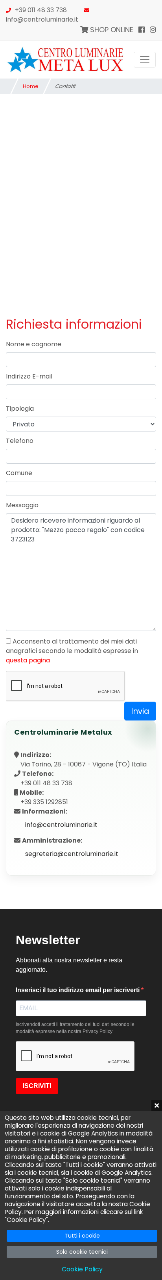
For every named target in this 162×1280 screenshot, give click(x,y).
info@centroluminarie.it (42, 19)
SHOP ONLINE (110, 30)
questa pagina (28, 660)
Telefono (19, 440)
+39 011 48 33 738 (41, 10)
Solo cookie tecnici (82, 1252)
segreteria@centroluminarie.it (71, 853)
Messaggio (22, 505)
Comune (19, 472)
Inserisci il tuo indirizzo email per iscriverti (78, 990)
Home (31, 86)
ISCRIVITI (37, 1086)
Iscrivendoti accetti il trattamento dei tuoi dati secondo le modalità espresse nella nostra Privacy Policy (75, 1028)
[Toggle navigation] (145, 60)
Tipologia (20, 408)
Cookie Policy (82, 1269)
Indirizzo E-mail (29, 376)
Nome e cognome (33, 344)
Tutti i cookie (82, 1236)
